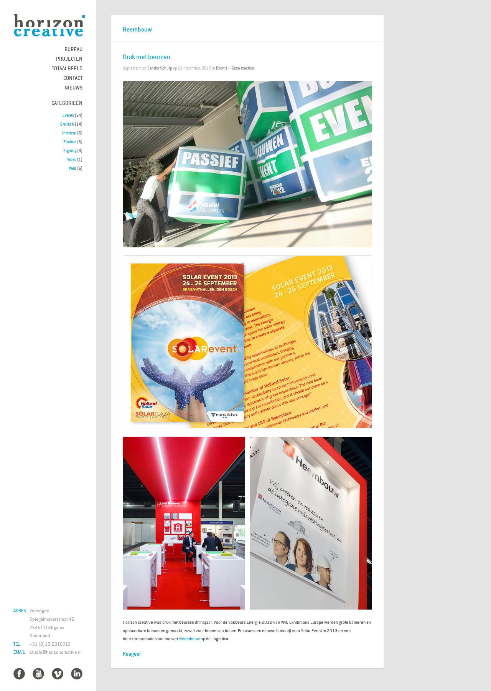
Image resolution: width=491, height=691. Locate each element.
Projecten (69, 58)
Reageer (132, 653)
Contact (72, 77)
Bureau (73, 49)
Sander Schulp (159, 68)
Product (69, 141)
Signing (69, 150)
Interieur (69, 133)
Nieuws (73, 87)
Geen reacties (243, 68)
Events (68, 115)
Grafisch (67, 124)
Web (72, 168)
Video (71, 159)
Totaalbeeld (67, 68)
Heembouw (189, 638)
